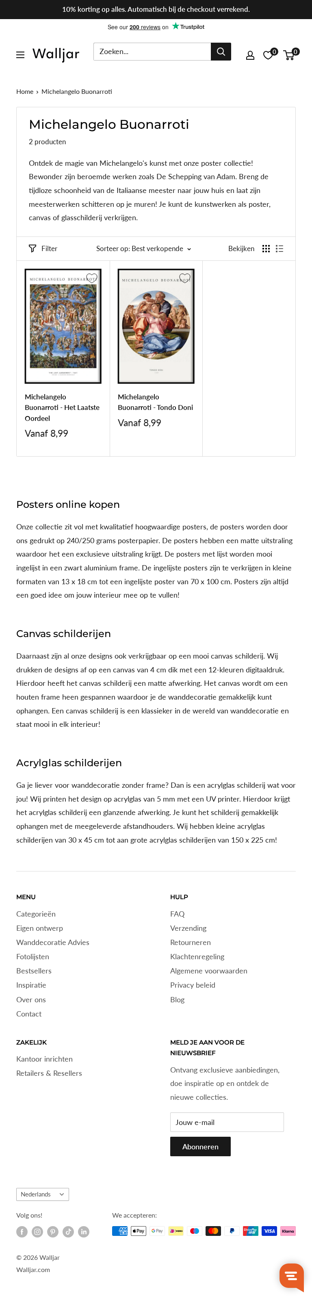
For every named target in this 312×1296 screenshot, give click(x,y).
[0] (289, 55)
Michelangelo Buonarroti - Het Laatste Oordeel (62, 407)
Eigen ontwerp (39, 927)
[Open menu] (20, 55)
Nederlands (36, 1194)
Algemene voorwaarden (208, 970)
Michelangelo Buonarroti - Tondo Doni (155, 402)
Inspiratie (31, 984)
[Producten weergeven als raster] (266, 248)
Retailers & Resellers (49, 1072)
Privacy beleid (192, 984)
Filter (49, 248)
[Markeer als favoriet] (92, 278)
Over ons (31, 999)
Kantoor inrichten (44, 1058)
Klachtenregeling (197, 956)
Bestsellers (34, 970)
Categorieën (36, 913)
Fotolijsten (32, 956)
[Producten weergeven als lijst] (279, 248)
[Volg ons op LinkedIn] (83, 1231)
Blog (177, 999)
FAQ (177, 913)
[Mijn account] (250, 55)
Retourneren (190, 942)
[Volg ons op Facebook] (22, 1231)
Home (24, 91)
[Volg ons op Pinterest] (52, 1231)
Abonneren (200, 1146)
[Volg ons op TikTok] (68, 1231)
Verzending (188, 927)
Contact (28, 1013)
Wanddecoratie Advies (52, 942)
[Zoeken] (221, 52)
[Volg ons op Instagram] (37, 1231)
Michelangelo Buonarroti (76, 91)
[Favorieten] (268, 55)
